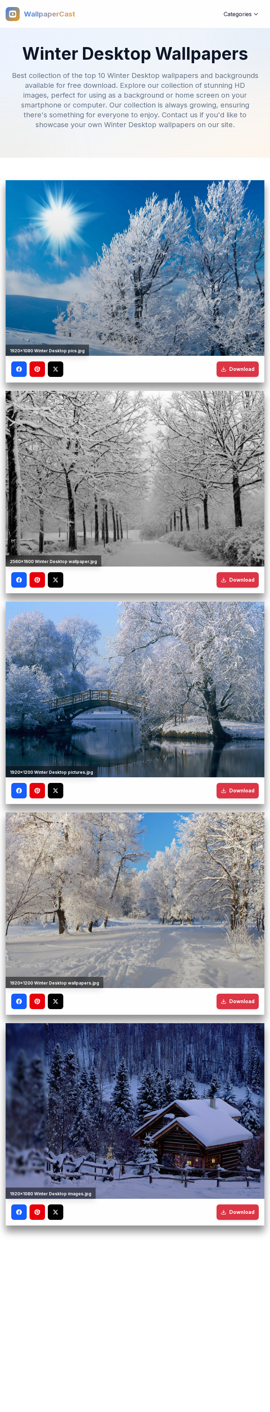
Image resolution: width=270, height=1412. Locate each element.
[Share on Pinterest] (37, 369)
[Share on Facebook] (19, 369)
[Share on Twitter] (55, 369)
